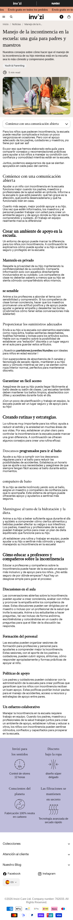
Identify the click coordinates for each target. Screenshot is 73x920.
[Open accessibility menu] (61, 17)
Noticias (16, 24)
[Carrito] (69, 17)
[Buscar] (11, 17)
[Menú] (3, 17)
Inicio (5, 24)
